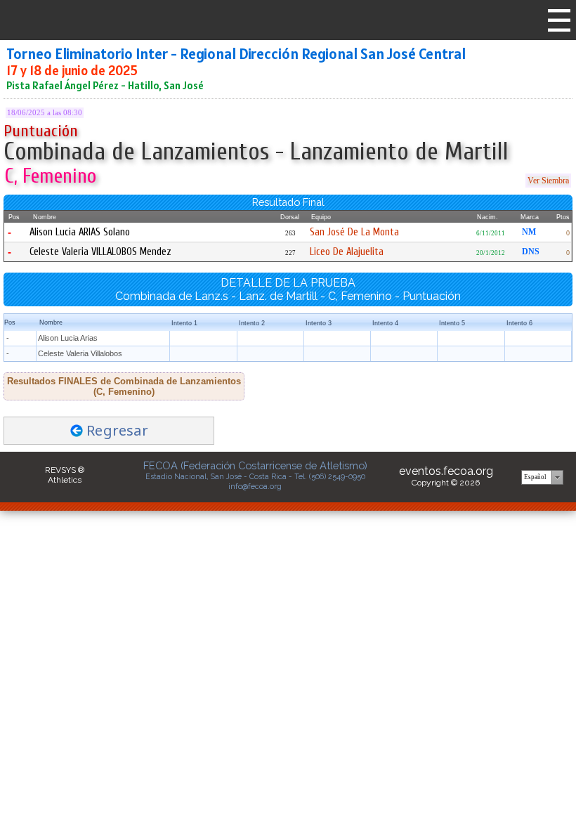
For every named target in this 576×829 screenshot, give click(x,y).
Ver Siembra (548, 180)
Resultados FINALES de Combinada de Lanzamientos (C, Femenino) (124, 386)
